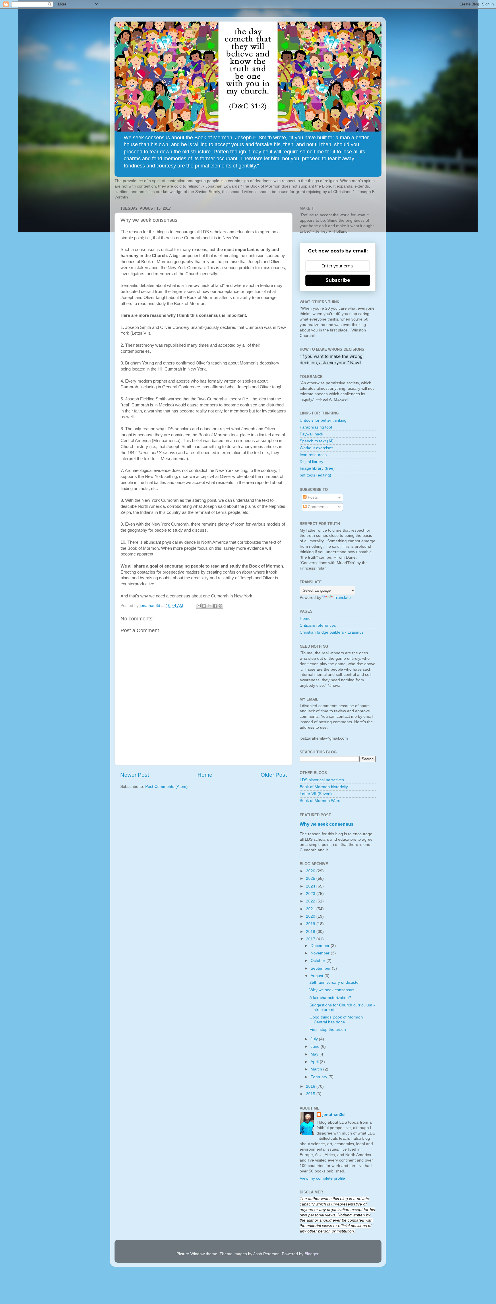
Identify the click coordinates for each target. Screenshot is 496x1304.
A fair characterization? (330, 998)
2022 (311, 901)
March (317, 1069)
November (321, 953)
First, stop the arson (327, 1029)
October (318, 960)
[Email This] (199, 606)
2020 (311, 916)
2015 (311, 1094)
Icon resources (313, 455)
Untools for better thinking (323, 420)
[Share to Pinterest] (220, 606)
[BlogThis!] (204, 606)
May (315, 1054)
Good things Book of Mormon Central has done (336, 1019)
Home (204, 775)
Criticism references (318, 625)
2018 (311, 931)
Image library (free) (317, 468)
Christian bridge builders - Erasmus (332, 632)
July (315, 1039)
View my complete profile (322, 1178)
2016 (311, 1086)
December (321, 946)
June (316, 1046)
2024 (311, 886)
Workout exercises (316, 448)
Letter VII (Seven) (316, 794)
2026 (311, 871)
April (315, 1062)
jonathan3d (333, 1114)
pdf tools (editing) (315, 475)
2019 (311, 924)
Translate (342, 597)
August (317, 976)
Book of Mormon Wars (320, 800)
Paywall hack (311, 434)
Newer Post (134, 775)
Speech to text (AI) (317, 441)
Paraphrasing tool (316, 427)
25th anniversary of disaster (334, 982)
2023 (311, 894)
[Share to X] (209, 606)
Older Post (274, 775)
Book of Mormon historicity (324, 787)
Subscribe (338, 280)
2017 (311, 939)
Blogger (311, 1254)
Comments (317, 507)
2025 (311, 878)
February (319, 1077)
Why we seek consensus (327, 824)
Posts (312, 497)
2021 (311, 909)
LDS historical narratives (322, 780)
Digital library (311, 462)
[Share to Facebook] (215, 606)
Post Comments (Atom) (166, 786)
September (321, 968)
